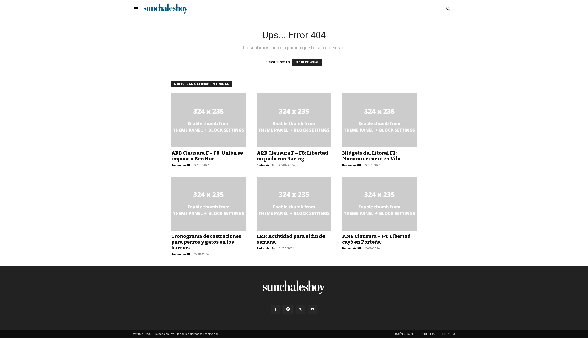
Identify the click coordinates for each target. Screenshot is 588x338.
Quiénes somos (405, 333)
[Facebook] (275, 309)
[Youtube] (312, 309)
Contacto (448, 333)
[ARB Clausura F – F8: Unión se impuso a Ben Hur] (208, 120)
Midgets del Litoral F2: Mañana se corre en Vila (371, 156)
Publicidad (428, 333)
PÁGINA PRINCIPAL (306, 62)
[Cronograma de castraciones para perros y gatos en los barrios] (208, 204)
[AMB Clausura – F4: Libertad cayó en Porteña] (379, 204)
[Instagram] (288, 309)
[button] (448, 8)
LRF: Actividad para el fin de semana (291, 239)
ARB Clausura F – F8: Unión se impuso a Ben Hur (207, 156)
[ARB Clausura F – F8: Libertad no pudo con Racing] (294, 120)
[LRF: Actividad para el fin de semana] (294, 204)
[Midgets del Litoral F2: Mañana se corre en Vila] (379, 120)
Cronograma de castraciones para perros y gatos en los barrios (206, 242)
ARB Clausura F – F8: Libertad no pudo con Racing (292, 156)
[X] (300, 309)
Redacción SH (180, 165)
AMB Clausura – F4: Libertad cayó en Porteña (376, 239)
